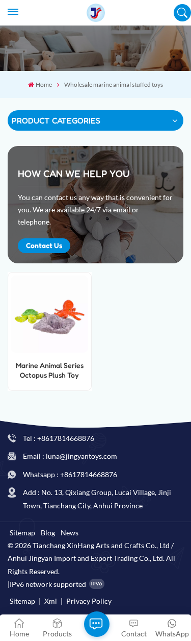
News (69, 532)
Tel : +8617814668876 (58, 438)
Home (43, 84)
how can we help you (73, 173)
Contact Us (44, 245)
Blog (48, 532)
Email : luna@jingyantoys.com (70, 456)
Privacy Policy (89, 601)
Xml (50, 601)
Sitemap (22, 532)
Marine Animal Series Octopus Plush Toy (50, 370)
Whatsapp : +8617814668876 (70, 474)
